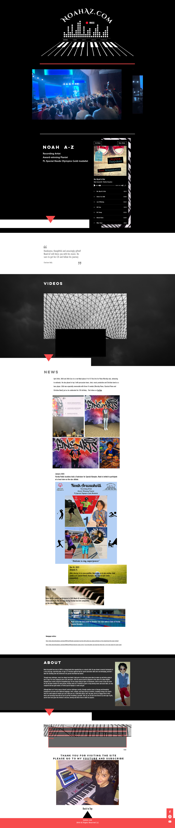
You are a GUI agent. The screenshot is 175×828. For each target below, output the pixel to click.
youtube (90, 758)
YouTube (99, 390)
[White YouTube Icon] (170, 821)
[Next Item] (140, 94)
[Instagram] (170, 816)
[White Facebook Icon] (170, 811)
